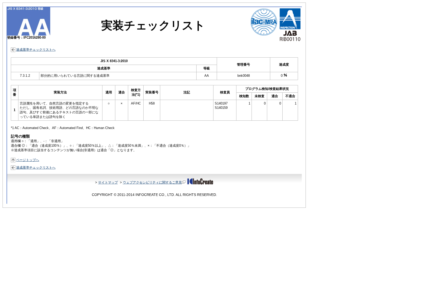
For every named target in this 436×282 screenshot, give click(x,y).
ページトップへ (27, 160)
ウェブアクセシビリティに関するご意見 (152, 182)
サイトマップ (108, 182)
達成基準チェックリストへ (36, 50)
